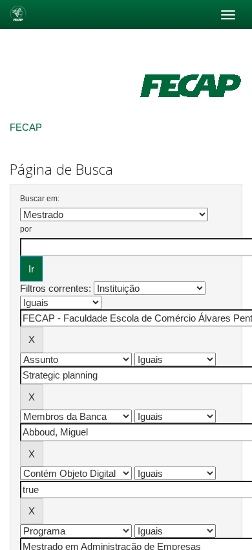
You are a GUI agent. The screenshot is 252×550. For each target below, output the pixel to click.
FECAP (26, 127)
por (26, 229)
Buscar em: (39, 198)
